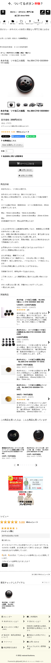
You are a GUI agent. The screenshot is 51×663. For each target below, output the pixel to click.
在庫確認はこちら (9, 141)
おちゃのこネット (22, 661)
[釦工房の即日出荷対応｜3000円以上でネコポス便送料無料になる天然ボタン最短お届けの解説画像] (15, 483)
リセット (47, 582)
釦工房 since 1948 (22, 16)
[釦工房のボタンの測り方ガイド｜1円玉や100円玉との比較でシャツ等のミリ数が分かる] (33, 483)
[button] (3, 12)
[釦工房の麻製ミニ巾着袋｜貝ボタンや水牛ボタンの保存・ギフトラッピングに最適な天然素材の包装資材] (25, 498)
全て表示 (40, 574)
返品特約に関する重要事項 (13, 156)
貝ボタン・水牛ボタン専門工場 (22, 12)
